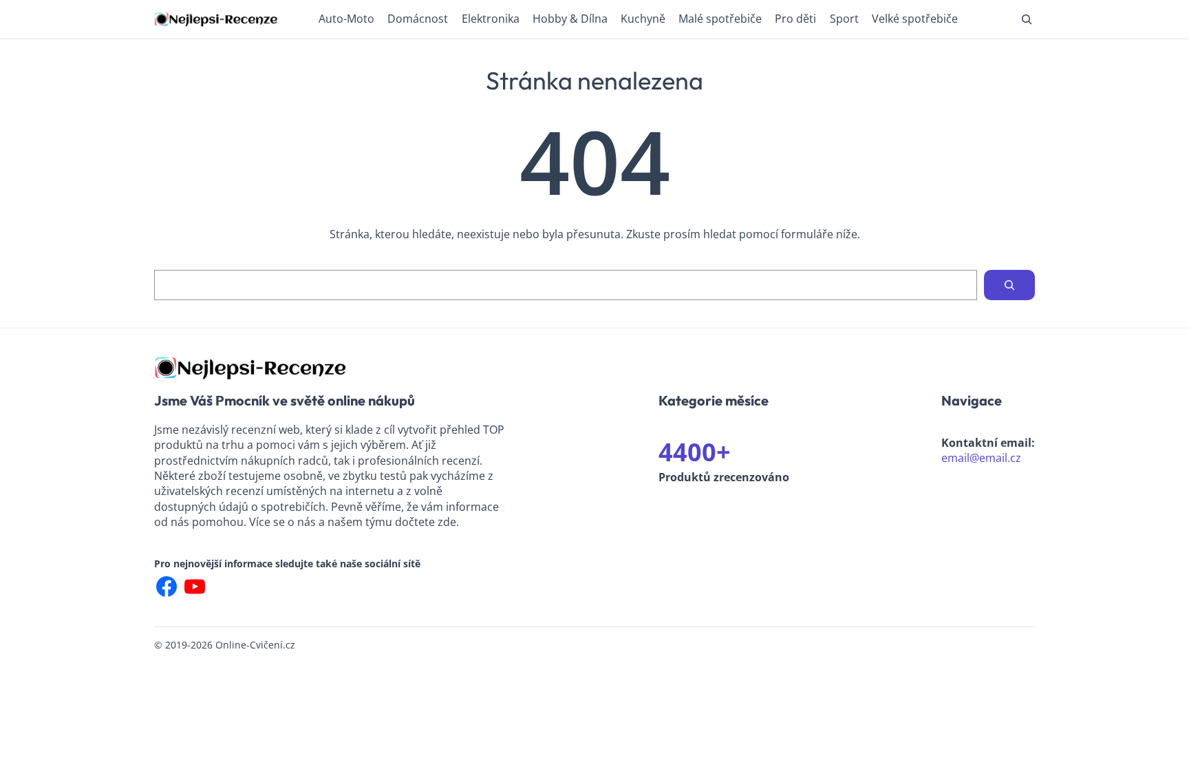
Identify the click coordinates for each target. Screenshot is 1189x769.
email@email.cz (981, 457)
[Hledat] (1009, 285)
